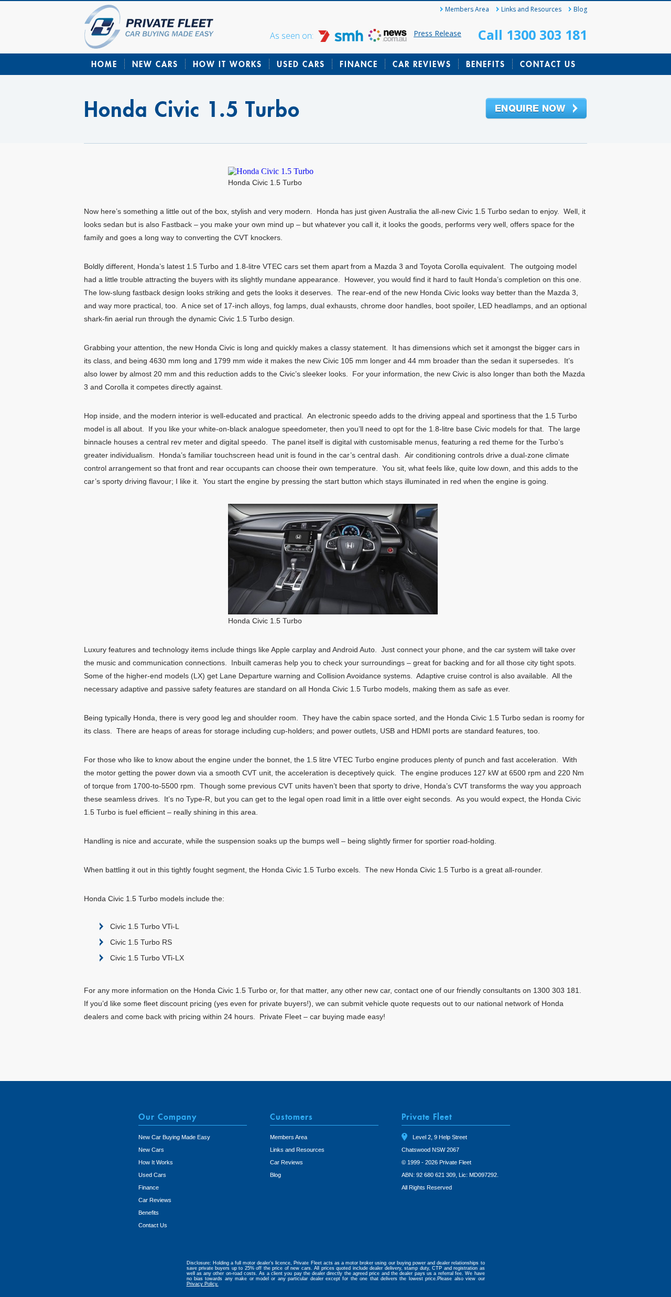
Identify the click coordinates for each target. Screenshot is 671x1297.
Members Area (467, 9)
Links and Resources (531, 9)
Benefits (485, 64)
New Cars (155, 64)
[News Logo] (387, 39)
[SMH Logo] (341, 39)
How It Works (227, 64)
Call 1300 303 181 (532, 35)
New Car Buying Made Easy (174, 1137)
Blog (580, 9)
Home (104, 64)
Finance (359, 64)
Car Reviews (422, 64)
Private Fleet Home (149, 27)
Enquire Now (536, 109)
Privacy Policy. (203, 1284)
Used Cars (301, 64)
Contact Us (548, 64)
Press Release (437, 33)
